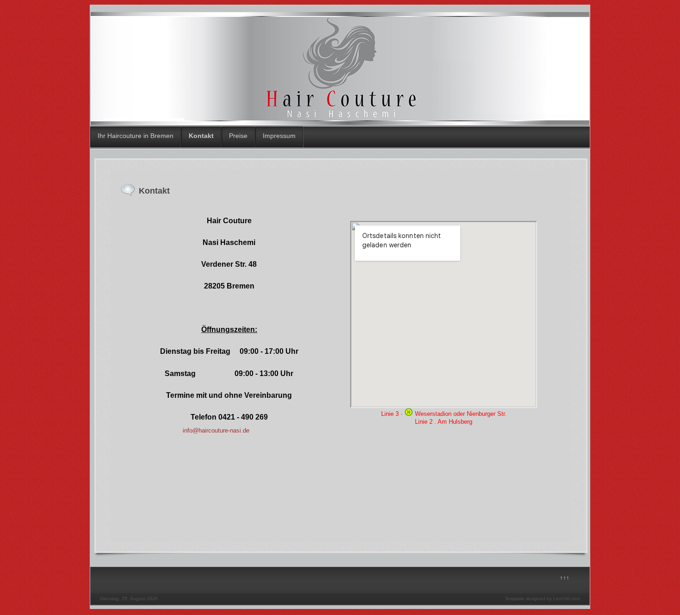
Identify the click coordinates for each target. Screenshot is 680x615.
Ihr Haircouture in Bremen (135, 135)
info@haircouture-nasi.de (216, 430)
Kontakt (201, 135)
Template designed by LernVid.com (542, 598)
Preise (238, 135)
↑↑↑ (564, 577)
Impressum (279, 135)
